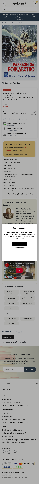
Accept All (19, 244)
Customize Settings (19, 247)
